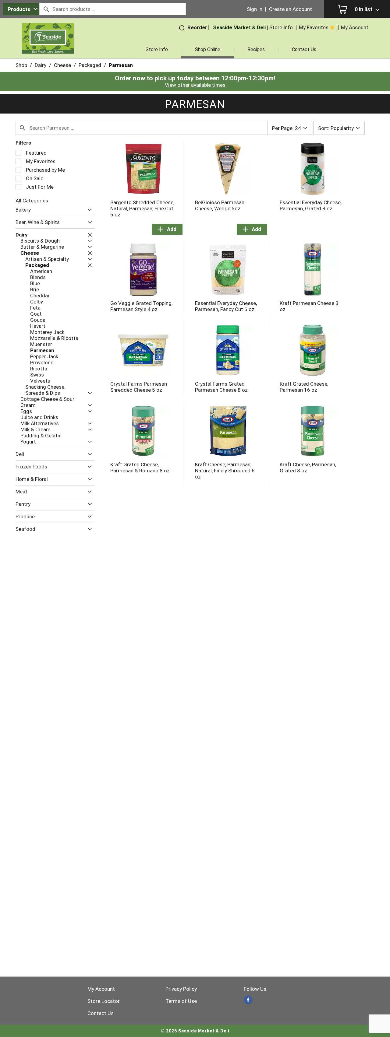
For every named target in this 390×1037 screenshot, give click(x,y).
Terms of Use (181, 1001)
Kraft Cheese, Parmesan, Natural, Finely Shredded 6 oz (225, 470)
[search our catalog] (46, 9)
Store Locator (103, 1001)
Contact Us (100, 1013)
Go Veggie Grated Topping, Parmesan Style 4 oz (141, 306)
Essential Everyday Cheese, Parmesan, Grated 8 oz (311, 205)
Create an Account (290, 9)
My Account (101, 989)
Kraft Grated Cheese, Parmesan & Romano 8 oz (140, 467)
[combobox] (21, 9)
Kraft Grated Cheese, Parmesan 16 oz (304, 387)
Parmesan (121, 65)
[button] (88, 210)
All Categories (32, 201)
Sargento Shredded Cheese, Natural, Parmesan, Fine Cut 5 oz (142, 208)
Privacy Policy (181, 989)
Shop (21, 65)
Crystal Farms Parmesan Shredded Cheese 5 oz (138, 387)
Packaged (90, 65)
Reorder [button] (197, 27)
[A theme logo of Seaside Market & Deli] (48, 46)
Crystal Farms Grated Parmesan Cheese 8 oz (221, 387)
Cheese (62, 65)
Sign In (254, 9)
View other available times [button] (195, 85)
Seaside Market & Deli (239, 27)
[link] (248, 1000)
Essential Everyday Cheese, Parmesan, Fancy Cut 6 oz (226, 306)
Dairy (40, 65)
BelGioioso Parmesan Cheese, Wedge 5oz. (219, 205)
